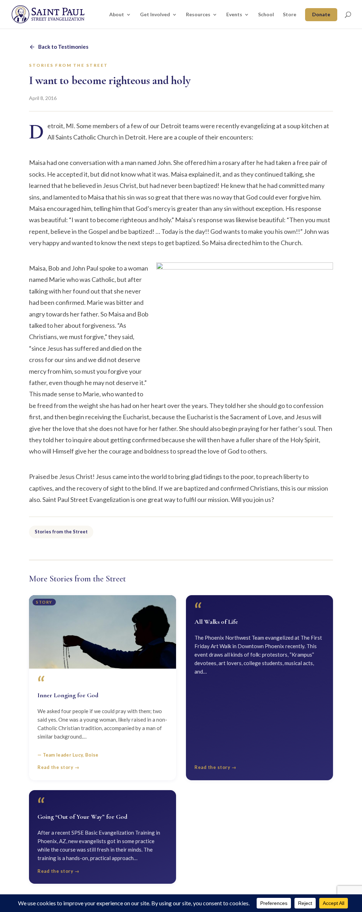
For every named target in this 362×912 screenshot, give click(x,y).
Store (289, 14)
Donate (321, 14)
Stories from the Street (61, 531)
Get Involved (155, 14)
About (116, 14)
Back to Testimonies (63, 46)
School (266, 14)
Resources (198, 14)
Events (234, 14)
